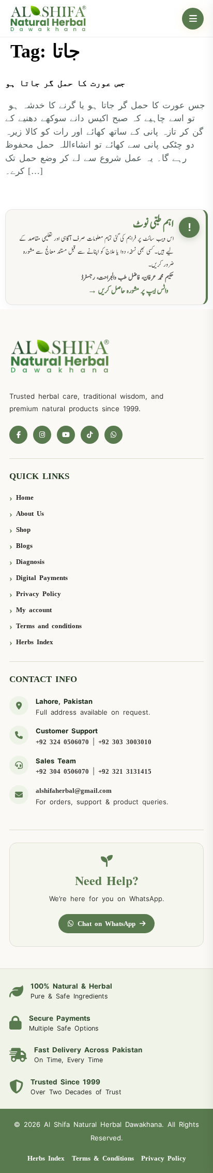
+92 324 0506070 (62, 742)
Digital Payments (42, 578)
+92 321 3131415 (124, 771)
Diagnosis (30, 562)
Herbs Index (34, 642)
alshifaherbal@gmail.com (74, 790)
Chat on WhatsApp (106, 924)
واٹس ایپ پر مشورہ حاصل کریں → (128, 291)
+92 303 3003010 (124, 742)
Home (25, 497)
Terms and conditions (49, 626)
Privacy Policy (38, 594)
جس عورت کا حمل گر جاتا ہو (65, 83)
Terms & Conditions (103, 1158)
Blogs (24, 545)
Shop (23, 529)
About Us (30, 513)
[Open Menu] (193, 19)
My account (34, 610)
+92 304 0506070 (62, 771)
